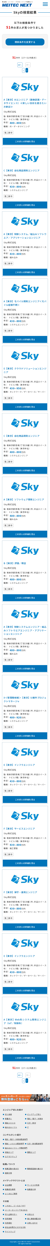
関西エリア (31, 1152)
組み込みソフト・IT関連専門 (16, 1148)
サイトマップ (10, 1231)
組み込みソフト (11, 1127)
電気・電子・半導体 (35, 1118)
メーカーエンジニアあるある (16, 1210)
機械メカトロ (10, 1123)
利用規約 (8, 1223)
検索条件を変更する (25, 42)
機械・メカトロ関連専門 (14, 1143)
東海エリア (9, 1152)
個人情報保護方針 (34, 1218)
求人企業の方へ (11, 1214)
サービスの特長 (33, 1185)
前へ (20, 65)
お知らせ (30, 1214)
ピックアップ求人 (34, 1114)
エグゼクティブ (11, 1156)
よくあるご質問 (11, 1193)
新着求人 (8, 1118)
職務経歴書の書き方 (35, 1168)
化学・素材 (31, 1123)
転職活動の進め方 (12, 1168)
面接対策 (8, 1173)
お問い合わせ (32, 1223)
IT (28, 1127)
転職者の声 (31, 1189)
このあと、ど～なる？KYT (15, 1205)
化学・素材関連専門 (35, 1143)
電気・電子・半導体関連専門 (16, 1139)
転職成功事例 (10, 1189)
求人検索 (8, 1114)
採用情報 (8, 1218)
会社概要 (8, 1185)
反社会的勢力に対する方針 (15, 1227)
